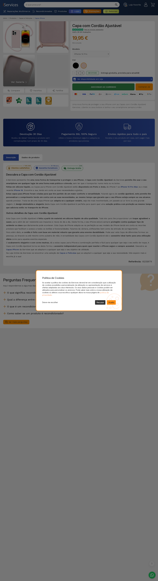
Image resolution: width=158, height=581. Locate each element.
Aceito (111, 302)
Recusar (100, 302)
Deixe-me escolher (50, 302)
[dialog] (79, 290)
